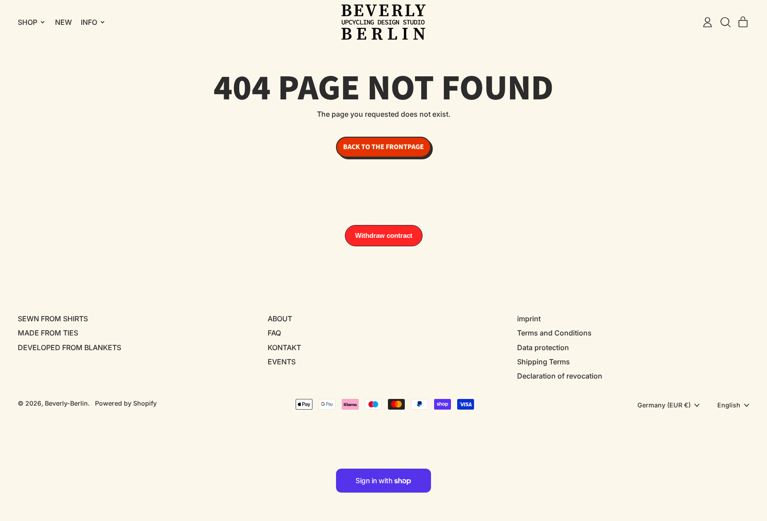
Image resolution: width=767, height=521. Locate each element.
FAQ (274, 332)
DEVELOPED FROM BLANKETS (69, 347)
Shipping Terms (543, 361)
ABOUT (280, 318)
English (728, 405)
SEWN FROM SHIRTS (53, 318)
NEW (63, 22)
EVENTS (282, 361)
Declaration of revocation (559, 375)
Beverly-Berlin (66, 403)
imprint (529, 318)
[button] (725, 22)
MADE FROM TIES (48, 332)
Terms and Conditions (554, 332)
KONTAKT (284, 347)
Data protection (543, 347)
